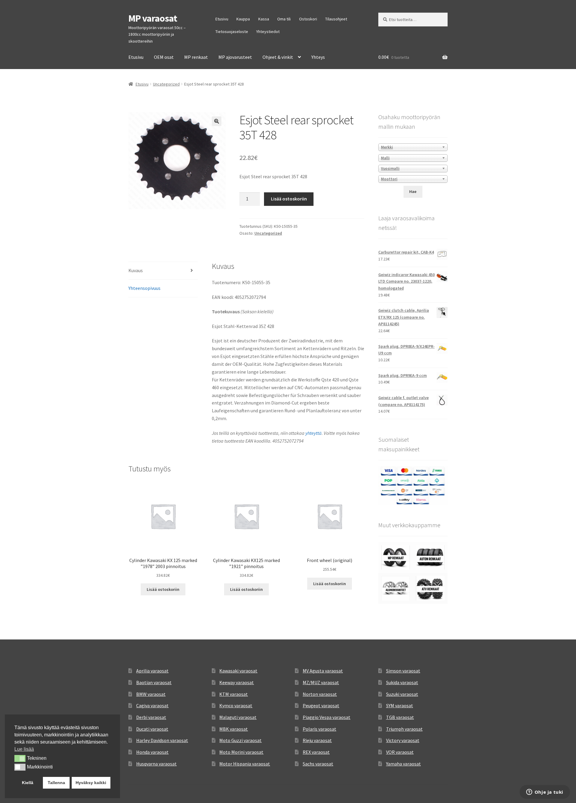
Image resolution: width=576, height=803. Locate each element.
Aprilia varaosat (152, 671)
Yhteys (318, 57)
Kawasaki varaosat (238, 671)
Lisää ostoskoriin (289, 199)
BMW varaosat (151, 694)
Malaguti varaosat (237, 717)
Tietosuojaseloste (231, 31)
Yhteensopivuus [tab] (144, 288)
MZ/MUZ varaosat (321, 682)
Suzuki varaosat (402, 694)
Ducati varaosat (152, 729)
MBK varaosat (233, 729)
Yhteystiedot (268, 31)
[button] (216, 121)
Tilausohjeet (336, 19)
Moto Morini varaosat (241, 752)
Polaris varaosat (319, 729)
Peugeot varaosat (321, 705)
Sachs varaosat (318, 764)
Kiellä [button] (27, 782)
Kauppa (243, 19)
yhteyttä (313, 433)
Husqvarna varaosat (156, 764)
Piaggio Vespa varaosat (326, 717)
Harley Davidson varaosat (162, 740)
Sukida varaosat (402, 682)
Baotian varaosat (154, 682)
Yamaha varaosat (403, 764)
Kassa (263, 19)
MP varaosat (152, 18)
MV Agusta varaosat (323, 671)
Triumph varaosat (404, 729)
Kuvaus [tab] (135, 270)
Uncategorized (166, 84)
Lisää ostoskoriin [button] (163, 589)
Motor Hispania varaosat (244, 764)
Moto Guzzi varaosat (240, 740)
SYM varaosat (399, 705)
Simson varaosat (403, 671)
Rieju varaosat (317, 740)
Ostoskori (308, 19)
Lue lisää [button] (24, 749)
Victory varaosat (402, 740)
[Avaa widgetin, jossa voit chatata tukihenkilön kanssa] (544, 792)
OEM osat (164, 57)
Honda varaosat (152, 752)
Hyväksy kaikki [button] (91, 782)
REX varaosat (316, 752)
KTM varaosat (233, 694)
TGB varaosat (400, 717)
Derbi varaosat (151, 717)
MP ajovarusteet (235, 57)
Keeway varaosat (236, 682)
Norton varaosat (320, 694)
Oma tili (284, 19)
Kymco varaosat (235, 705)
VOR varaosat (400, 752)
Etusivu (221, 19)
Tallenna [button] (56, 782)
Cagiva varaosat (152, 705)
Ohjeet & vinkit (277, 57)
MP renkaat (196, 57)
